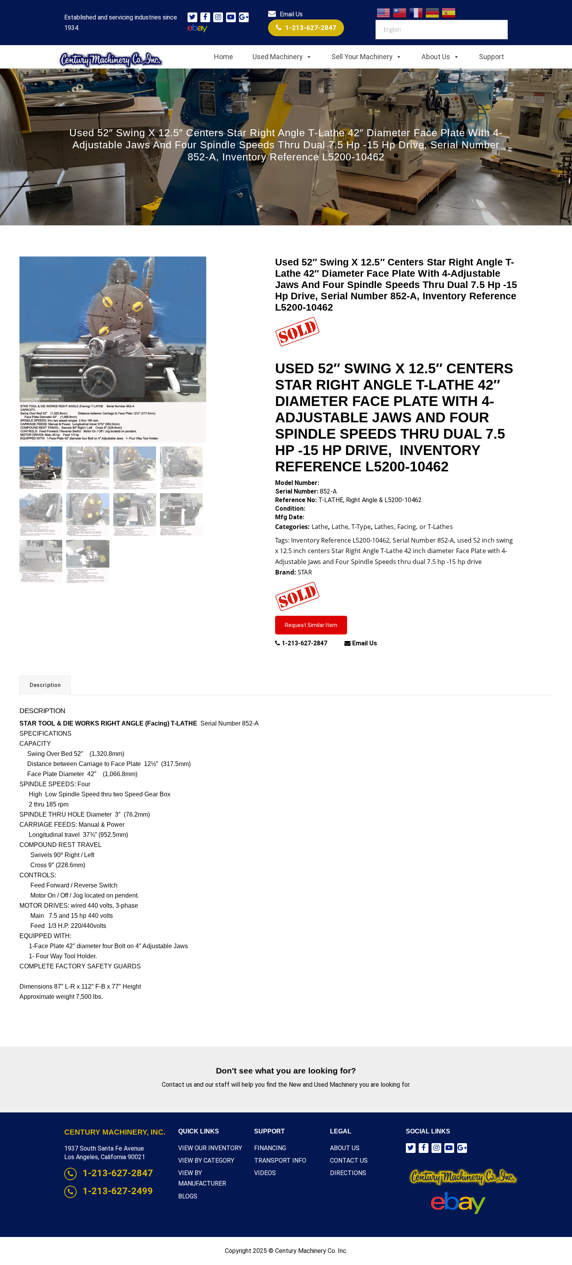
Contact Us (349, 1160)
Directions (348, 1173)
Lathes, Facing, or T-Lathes (413, 526)
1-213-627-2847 (310, 28)
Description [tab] (45, 685)
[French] (416, 12)
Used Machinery (278, 57)
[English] (383, 12)
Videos (265, 1173)
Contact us (177, 1084)
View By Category (206, 1160)
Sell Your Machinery (362, 57)
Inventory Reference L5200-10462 (340, 540)
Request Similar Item (311, 625)
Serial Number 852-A (423, 540)
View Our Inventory (210, 1148)
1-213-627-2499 (117, 1191)
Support (491, 57)
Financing (270, 1148)
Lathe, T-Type (351, 526)
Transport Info (280, 1160)
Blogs (187, 1196)
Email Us (291, 14)
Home (223, 57)
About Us (435, 57)
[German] (432, 12)
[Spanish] (449, 12)
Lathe (320, 526)
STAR (305, 572)
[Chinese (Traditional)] (400, 12)
